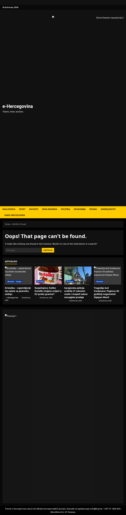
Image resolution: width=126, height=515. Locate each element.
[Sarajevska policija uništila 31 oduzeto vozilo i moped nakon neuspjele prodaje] (77, 276)
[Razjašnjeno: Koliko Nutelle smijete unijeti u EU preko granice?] (48, 276)
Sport (22, 209)
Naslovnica (8, 209)
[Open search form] (123, 212)
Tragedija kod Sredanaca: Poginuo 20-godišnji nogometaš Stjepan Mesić (106, 292)
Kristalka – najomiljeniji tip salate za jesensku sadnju (18, 290)
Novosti (33, 209)
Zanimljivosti (108, 209)
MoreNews (55, 512)
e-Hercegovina (17, 106)
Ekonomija (80, 209)
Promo (93, 209)
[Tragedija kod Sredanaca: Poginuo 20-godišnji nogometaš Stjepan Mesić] (107, 276)
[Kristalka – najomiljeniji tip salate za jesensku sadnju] (18, 276)
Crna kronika (49, 209)
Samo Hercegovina (14, 215)
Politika (65, 209)
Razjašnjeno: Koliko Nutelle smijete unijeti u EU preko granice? (48, 290)
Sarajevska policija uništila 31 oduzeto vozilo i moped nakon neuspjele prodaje (76, 292)
